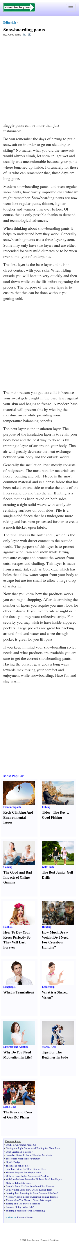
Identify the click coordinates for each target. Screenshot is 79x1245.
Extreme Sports (12, 807)
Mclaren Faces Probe (16, 1176)
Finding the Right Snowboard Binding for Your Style (33, 1148)
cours (38, 1172)
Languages (9, 986)
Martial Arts (49, 1046)
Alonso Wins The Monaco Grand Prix (25, 1200)
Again (49, 1200)
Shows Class (40, 1169)
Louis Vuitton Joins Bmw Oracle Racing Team (29, 1189)
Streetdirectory (33, 1240)
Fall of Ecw (23, 1165)
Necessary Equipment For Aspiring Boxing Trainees (32, 1196)
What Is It (28, 1207)
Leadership (48, 986)
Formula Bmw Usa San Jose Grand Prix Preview (30, 1186)
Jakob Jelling (14, 34)
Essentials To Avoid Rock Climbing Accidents (29, 1155)
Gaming (7, 867)
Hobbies (8, 926)
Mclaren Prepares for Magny (20, 1172)
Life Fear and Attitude (15, 1046)
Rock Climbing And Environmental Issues (18, 817)
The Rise (10, 1165)
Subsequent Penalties (38, 1176)
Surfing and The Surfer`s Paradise (23, 1203)
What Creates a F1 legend (18, 1151)
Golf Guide (48, 867)
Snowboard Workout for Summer (23, 1158)
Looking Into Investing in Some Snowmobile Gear (31, 1193)
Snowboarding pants (24, 29)
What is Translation (18, 992)
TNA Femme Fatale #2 (24, 1144)
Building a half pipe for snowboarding (25, 1210)
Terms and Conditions (50, 1240)
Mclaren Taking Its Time (18, 1183)
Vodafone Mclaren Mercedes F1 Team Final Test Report (34, 1179)
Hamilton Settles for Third (19, 1169)
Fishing (46, 807)
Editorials (9, 22)
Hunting (46, 926)
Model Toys (9, 1106)
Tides (46, 812)
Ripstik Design (13, 1162)
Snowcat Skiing (14, 1207)
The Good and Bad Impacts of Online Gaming (17, 877)
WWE (9, 1144)
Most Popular (13, 776)
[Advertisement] (39, 80)
